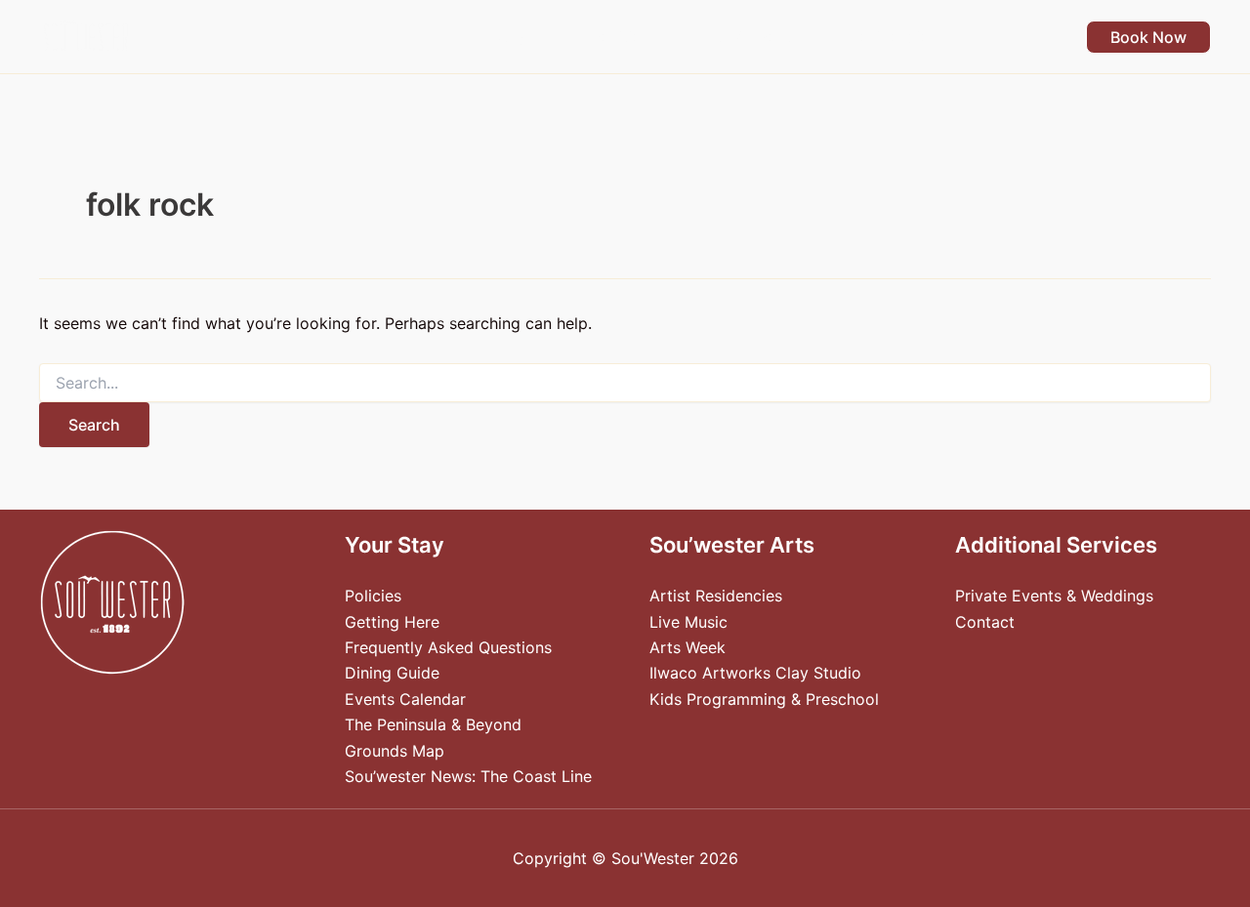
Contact (985, 622)
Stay (508, 37)
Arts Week (687, 647)
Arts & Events (748, 37)
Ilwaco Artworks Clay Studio (755, 672)
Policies (373, 595)
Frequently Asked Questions (448, 647)
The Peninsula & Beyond (433, 724)
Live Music (688, 622)
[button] (535, 37)
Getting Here (392, 622)
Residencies (893, 37)
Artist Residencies (715, 595)
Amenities (612, 37)
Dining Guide (392, 672)
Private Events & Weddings (1054, 595)
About (1008, 37)
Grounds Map (394, 751)
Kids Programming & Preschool (764, 699)
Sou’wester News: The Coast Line (468, 776)
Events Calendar (405, 699)
